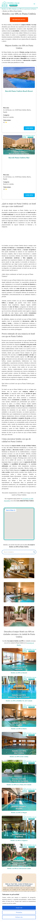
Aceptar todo (19, 907)
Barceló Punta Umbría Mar (19, 158)
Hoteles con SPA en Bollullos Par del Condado (19, 700)
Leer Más (29, 128)
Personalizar (19, 912)
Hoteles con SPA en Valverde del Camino (19, 868)
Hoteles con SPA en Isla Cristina (19, 756)
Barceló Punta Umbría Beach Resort (19, 91)
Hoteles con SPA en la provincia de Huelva (24, 9)
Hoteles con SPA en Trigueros (19, 840)
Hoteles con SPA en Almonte (19, 672)
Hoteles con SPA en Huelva (19, 728)
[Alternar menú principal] (34, 4)
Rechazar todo (19, 917)
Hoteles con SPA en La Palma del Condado (19, 784)
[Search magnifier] (34, 552)
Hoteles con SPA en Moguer (19, 812)
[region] (19, 906)
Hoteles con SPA (6, 9)
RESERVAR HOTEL (19, 19)
